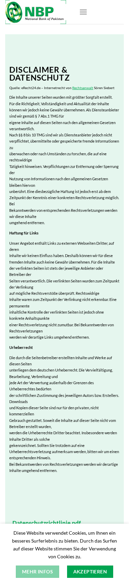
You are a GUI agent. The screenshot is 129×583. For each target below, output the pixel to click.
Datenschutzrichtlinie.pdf (46, 523)
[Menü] (83, 11)
